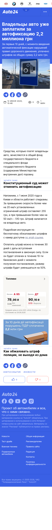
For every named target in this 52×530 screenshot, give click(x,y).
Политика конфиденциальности (36, 463)
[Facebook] (4, 401)
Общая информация (35, 436)
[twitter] (18, 94)
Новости (6, 436)
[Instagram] (31, 401)
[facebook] (12, 94)
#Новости (29, 372)
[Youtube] (17, 401)
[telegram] (5, 94)
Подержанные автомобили (8, 453)
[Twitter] (10, 401)
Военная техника (9, 446)
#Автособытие (12, 372)
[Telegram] (24, 401)
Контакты (30, 457)
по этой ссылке (34, 237)
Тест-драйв (7, 441)
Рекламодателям (34, 441)
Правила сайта (33, 446)
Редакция (30, 452)
